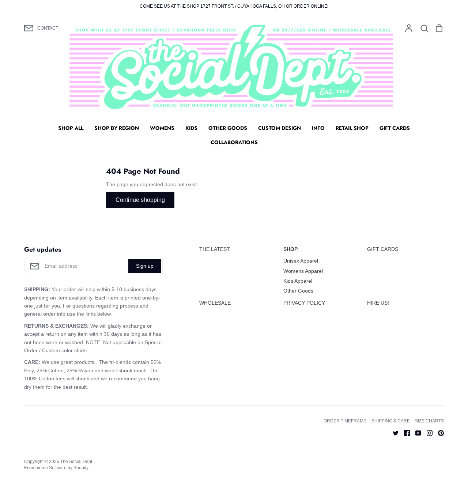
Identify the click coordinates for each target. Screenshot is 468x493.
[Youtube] (415, 432)
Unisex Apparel (300, 261)
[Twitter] (393, 432)
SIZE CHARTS (429, 421)
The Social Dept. (76, 461)
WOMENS (162, 128)
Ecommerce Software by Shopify (56, 467)
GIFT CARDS (395, 128)
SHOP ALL (70, 128)
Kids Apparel (297, 281)
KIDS (191, 128)
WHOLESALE (215, 303)
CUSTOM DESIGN (279, 128)
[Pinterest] (438, 432)
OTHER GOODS (227, 128)
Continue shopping (140, 200)
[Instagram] (427, 432)
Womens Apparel (303, 271)
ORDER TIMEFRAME (345, 421)
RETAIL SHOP (352, 128)
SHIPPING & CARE (390, 421)
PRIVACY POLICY (304, 303)
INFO (318, 128)
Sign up (145, 266)
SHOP (290, 249)
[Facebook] (404, 432)
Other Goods (298, 291)
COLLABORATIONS (234, 142)
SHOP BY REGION (116, 128)
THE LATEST (214, 249)
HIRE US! (378, 303)
